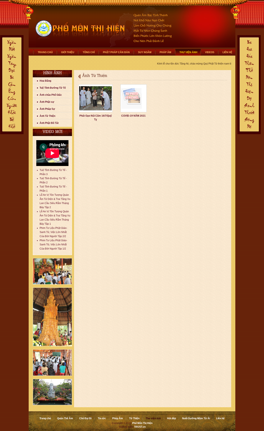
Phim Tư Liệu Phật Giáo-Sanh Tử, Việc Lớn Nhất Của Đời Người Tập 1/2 (53, 244)
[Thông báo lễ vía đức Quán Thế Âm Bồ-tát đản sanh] (52, 404)
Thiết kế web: (126, 426)
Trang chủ (45, 418)
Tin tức (102, 418)
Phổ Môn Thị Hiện (142, 423)
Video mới (52, 132)
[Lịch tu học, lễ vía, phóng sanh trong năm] (52, 375)
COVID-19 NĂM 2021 (133, 115)
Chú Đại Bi (85, 418)
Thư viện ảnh (153, 418)
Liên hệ (220, 418)
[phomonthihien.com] (78, 48)
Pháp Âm (117, 418)
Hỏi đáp (171, 418)
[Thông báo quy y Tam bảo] (52, 283)
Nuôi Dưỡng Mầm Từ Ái (196, 418)
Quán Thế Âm (65, 418)
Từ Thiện (134, 418)
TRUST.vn (140, 426)
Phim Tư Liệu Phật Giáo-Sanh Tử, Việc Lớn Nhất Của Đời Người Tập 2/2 (53, 232)
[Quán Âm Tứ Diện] (52, 345)
